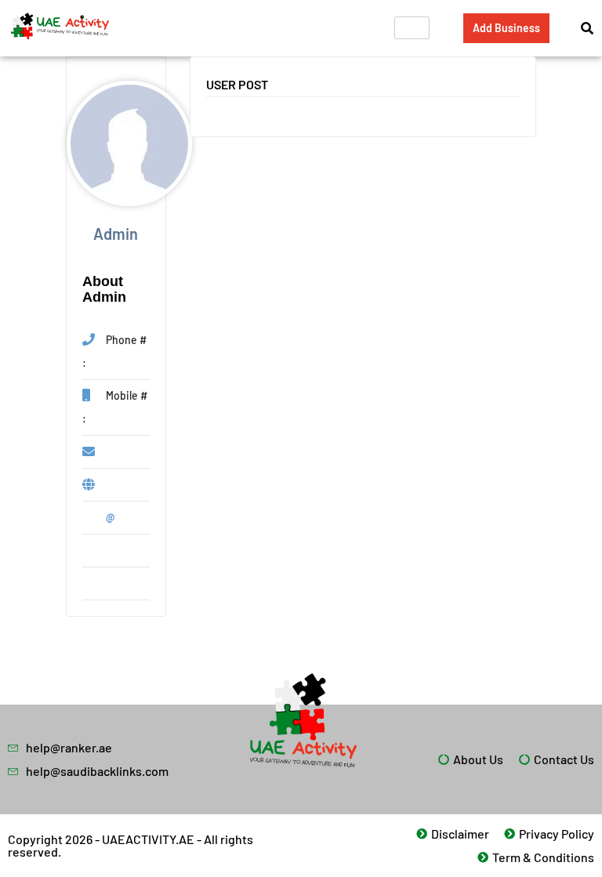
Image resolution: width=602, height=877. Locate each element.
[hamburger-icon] (412, 27)
